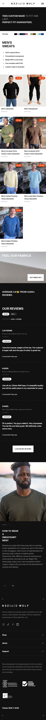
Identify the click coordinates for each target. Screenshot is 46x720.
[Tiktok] (8, 624)
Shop (4, 635)
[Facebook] (12, 624)
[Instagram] (4, 624)
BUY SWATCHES (36, 277)
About (4, 643)
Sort (13, 314)
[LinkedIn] (17, 624)
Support (5, 651)
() (42, 3)
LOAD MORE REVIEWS (23, 449)
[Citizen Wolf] (23, 3)
